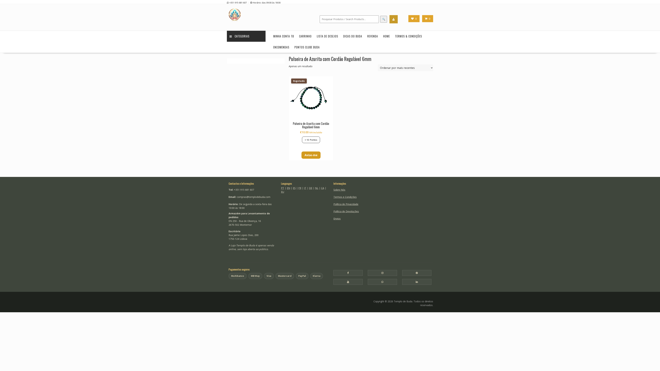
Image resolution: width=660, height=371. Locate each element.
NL (316, 188)
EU (282, 191)
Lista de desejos (327, 36)
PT (282, 188)
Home (386, 36)
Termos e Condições (345, 197)
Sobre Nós (339, 189)
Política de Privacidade (345, 204)
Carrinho (305, 36)
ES (294, 188)
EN (288, 188)
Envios (337, 218)
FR (299, 188)
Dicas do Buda (352, 36)
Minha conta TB (283, 36)
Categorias (242, 36)
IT (305, 188)
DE (310, 188)
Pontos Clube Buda (307, 47)
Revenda (372, 36)
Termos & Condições (408, 36)
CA (322, 188)
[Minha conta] (393, 19)
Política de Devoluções (346, 211)
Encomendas (281, 47)
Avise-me (311, 155)
